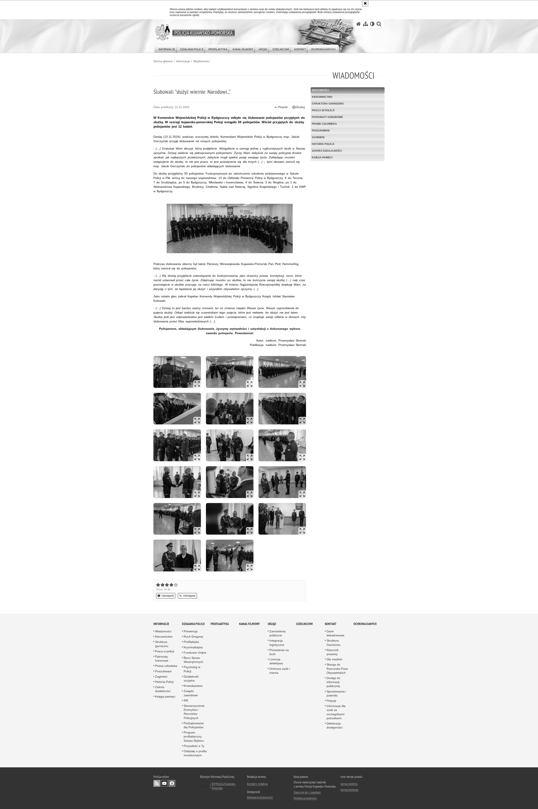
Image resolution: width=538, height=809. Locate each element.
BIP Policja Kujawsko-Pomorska (224, 786)
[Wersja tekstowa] (372, 23)
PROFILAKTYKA (220, 624)
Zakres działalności (327, 150)
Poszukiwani (321, 130)
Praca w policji (323, 110)
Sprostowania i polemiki (336, 693)
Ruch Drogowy (193, 636)
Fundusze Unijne (195, 652)
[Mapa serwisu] (365, 23)
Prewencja (191, 631)
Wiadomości (201, 61)
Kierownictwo (322, 96)
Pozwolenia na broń (279, 652)
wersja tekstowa (349, 790)
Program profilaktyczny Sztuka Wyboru (194, 736)
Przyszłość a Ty (194, 746)
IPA (186, 700)
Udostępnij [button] (167, 595)
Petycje (331, 700)
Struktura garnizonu (328, 103)
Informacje (183, 61)
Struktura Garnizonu (333, 642)
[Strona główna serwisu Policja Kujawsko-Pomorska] (358, 23)
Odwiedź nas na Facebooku (172, 783)
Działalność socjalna (191, 678)
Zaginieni (318, 137)
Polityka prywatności (305, 798)
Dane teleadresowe (335, 633)
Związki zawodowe (191, 693)
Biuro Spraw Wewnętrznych (193, 659)
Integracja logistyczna (276, 642)
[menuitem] (166, 48)
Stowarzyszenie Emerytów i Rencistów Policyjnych (194, 712)
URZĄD (272, 624)
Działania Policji (193, 624)
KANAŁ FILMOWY (249, 624)
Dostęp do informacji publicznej (333, 682)
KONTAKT (330, 624)
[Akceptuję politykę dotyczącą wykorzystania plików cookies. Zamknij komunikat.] (365, 3)
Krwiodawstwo (193, 685)
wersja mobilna (348, 784)
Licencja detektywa (276, 661)
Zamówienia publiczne (277, 633)
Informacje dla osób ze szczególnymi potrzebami (336, 712)
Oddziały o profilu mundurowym (195, 753)
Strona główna (163, 61)
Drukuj (300, 107)
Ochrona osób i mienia (279, 670)
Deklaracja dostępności (335, 725)
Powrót (282, 107)
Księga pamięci (322, 157)
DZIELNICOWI (304, 624)
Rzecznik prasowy (333, 652)
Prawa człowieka (324, 123)
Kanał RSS (156, 783)
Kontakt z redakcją (257, 784)
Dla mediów (334, 659)
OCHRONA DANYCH (365, 624)
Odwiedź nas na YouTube (164, 783)
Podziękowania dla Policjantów (194, 725)
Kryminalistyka (193, 647)
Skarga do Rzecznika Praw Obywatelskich (337, 668)
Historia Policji (323, 144)
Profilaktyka (191, 641)
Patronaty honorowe (327, 117)
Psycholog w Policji (192, 669)
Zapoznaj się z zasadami (307, 792)
